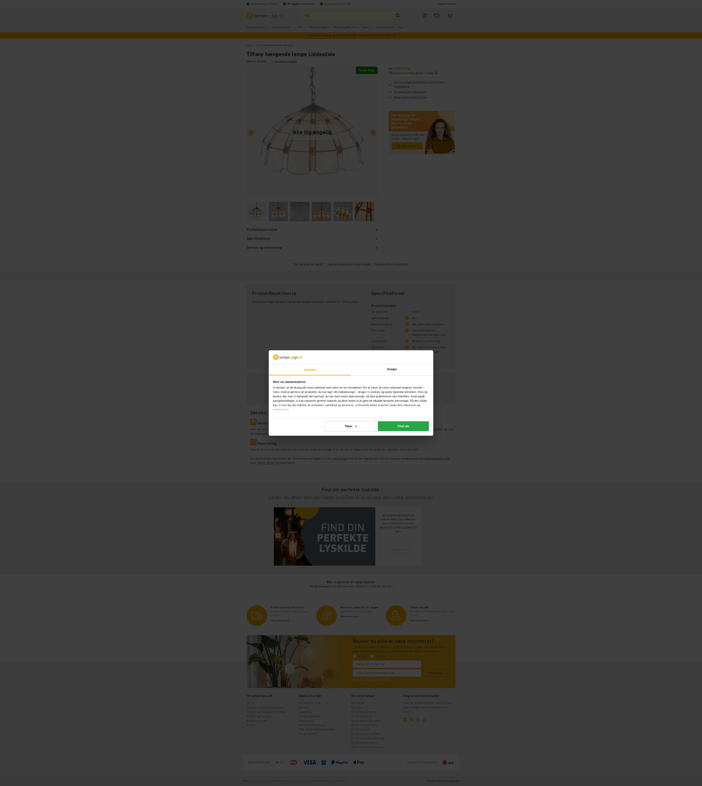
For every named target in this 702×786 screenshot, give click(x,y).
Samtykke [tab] (310, 369)
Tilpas (348, 426)
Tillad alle (403, 426)
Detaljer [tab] (392, 369)
